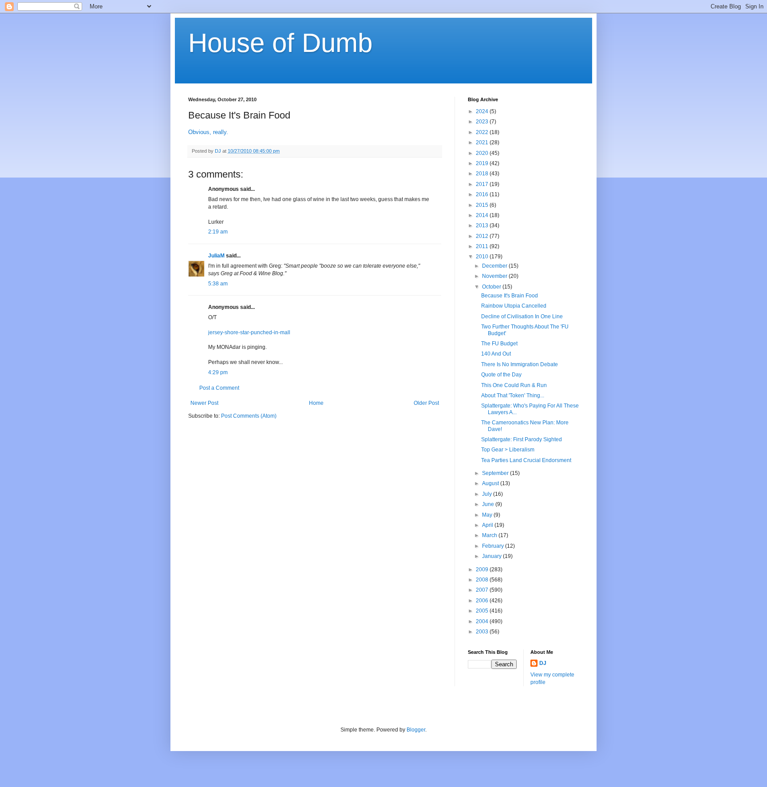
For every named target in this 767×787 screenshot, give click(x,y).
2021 (483, 142)
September (496, 473)
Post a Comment (219, 388)
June (488, 504)
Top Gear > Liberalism (507, 450)
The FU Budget (499, 343)
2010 (483, 256)
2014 (483, 215)
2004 (483, 621)
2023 (483, 122)
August (491, 483)
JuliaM (216, 256)
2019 (483, 163)
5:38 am (218, 284)
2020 (483, 153)
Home (316, 403)
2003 (483, 632)
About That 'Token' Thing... (512, 395)
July (487, 494)
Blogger (416, 730)
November (495, 276)
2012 (483, 236)
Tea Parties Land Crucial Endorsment (526, 460)
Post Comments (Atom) (249, 416)
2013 (483, 225)
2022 (483, 132)
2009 (483, 569)
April (488, 525)
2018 (483, 173)
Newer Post (204, 403)
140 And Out (496, 354)
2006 (483, 600)
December (495, 266)
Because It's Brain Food (509, 296)
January (492, 556)
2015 (483, 205)
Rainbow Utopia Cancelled (513, 306)
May (488, 515)
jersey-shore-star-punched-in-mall (249, 332)
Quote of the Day (501, 375)
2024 (483, 111)
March (490, 535)
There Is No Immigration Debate (519, 364)
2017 (483, 184)
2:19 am (218, 232)
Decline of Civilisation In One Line (522, 316)
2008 (483, 580)
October (492, 287)
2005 (483, 611)
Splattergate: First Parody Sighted (521, 439)
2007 (483, 590)
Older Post (426, 403)
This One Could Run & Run (514, 385)
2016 (483, 194)
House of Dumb (280, 43)
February (493, 546)
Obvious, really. (208, 132)
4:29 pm (218, 372)
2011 (483, 246)
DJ (542, 663)
